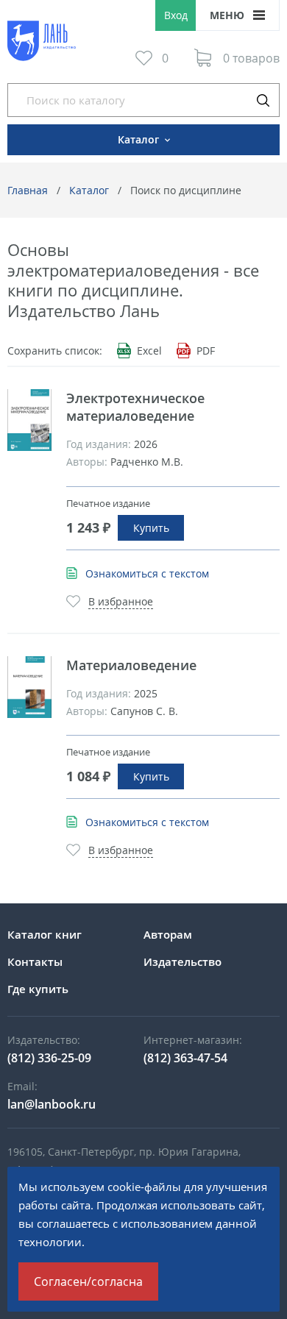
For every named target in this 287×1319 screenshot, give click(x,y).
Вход (176, 15)
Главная (27, 190)
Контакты (35, 961)
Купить (151, 528)
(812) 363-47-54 (185, 1058)
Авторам (168, 934)
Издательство (183, 961)
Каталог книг (44, 934)
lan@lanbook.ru (51, 1104)
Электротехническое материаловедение (135, 406)
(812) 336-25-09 (49, 1058)
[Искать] (263, 100)
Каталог (89, 190)
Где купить (37, 988)
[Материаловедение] (29, 687)
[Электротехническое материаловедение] (29, 420)
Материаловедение (131, 665)
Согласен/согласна (88, 1281)
